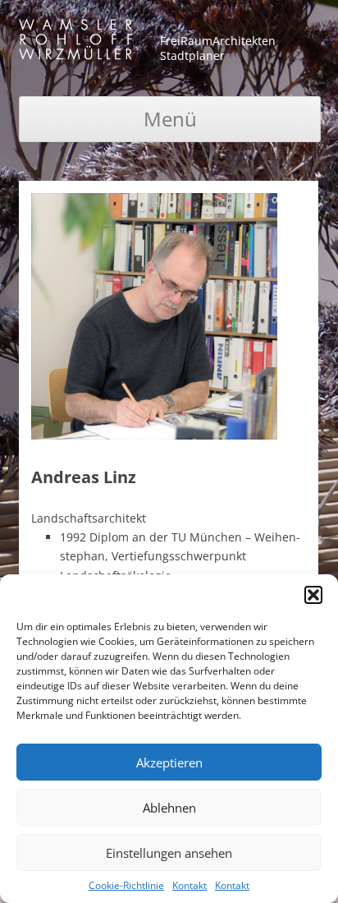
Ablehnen (169, 807)
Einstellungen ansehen (169, 853)
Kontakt (189, 885)
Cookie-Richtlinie (126, 885)
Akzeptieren (169, 762)
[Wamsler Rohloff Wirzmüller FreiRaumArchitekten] (75, 42)
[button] (313, 595)
